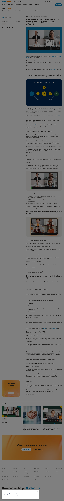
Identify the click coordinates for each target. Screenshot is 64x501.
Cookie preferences (32, 493)
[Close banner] (37, 491)
